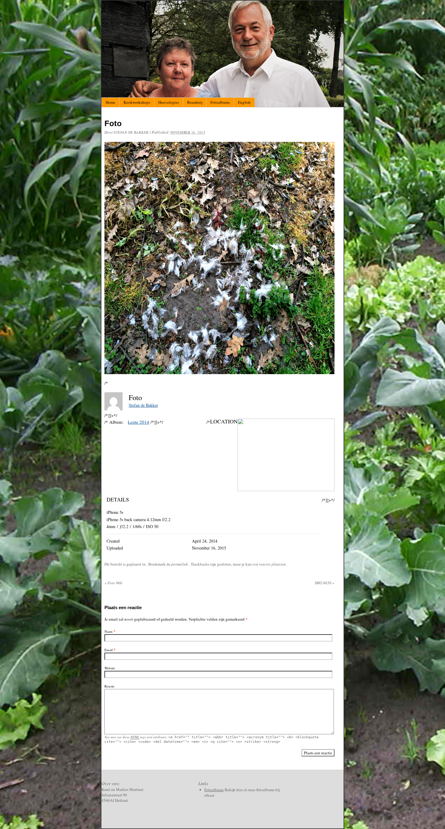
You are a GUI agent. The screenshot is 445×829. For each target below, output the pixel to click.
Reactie (109, 686)
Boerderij (194, 102)
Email (108, 650)
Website (109, 668)
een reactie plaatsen (269, 564)
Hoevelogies (168, 102)
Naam (108, 631)
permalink (180, 564)
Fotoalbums (220, 102)
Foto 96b (113, 583)
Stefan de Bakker (131, 132)
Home (110, 102)
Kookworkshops (137, 102)
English (244, 102)
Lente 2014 (138, 422)
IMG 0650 (325, 583)
